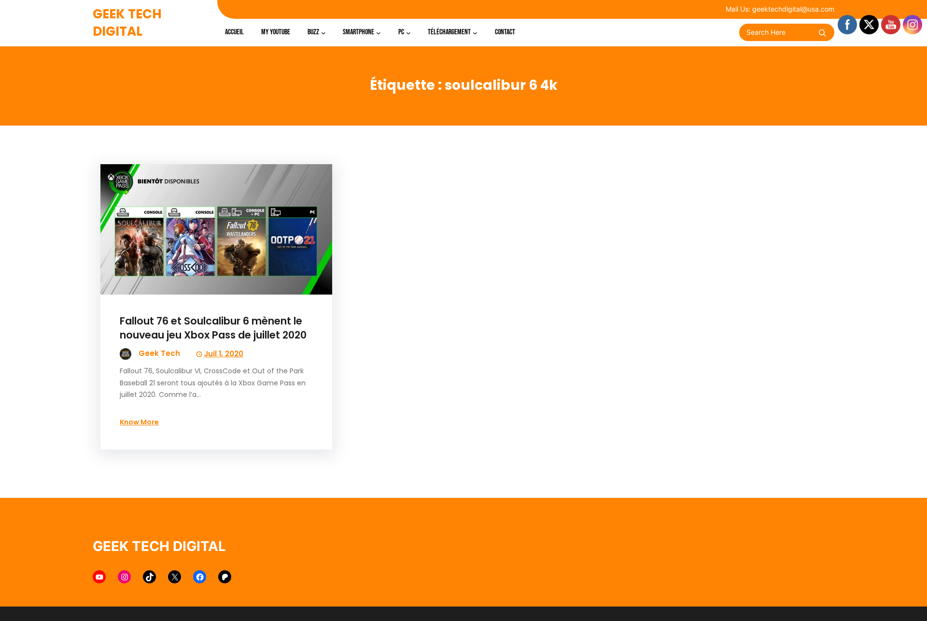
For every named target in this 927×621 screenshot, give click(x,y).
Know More (139, 422)
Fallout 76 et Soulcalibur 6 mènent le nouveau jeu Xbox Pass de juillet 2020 (213, 328)
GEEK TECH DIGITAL (127, 22)
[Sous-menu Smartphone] (378, 32)
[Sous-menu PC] (408, 32)
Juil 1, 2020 (223, 354)
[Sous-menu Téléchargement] (475, 32)
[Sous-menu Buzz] (323, 32)
